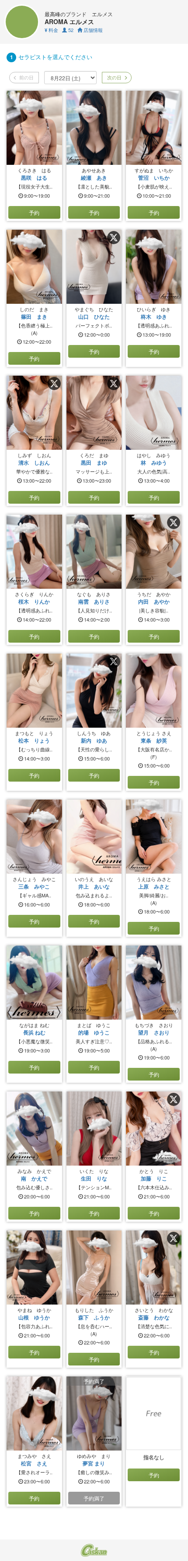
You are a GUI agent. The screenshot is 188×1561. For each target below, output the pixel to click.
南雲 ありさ (94, 601)
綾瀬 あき (94, 177)
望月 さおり (154, 1032)
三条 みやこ (34, 886)
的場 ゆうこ (94, 1032)
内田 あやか (154, 601)
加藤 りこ (154, 1178)
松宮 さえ (34, 1463)
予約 (34, 212)
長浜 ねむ (34, 1032)
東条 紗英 (154, 740)
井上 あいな (94, 886)
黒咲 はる (34, 177)
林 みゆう (154, 462)
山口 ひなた (94, 316)
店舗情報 (92, 29)
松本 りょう (34, 740)
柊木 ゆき (154, 316)
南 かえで (34, 1178)
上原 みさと (154, 886)
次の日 (114, 77)
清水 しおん (34, 462)
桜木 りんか (34, 601)
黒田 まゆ (94, 462)
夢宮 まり (94, 1463)
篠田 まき (34, 316)
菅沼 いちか (154, 177)
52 (70, 29)
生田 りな (94, 1178)
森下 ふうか (94, 1317)
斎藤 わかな (154, 1317)
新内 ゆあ (94, 740)
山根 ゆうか (34, 1317)
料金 (51, 29)
